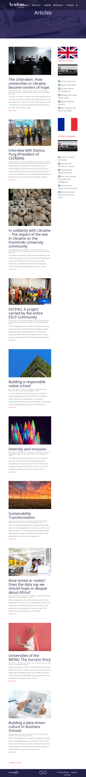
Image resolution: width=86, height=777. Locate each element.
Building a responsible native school (27, 383)
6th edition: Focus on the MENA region (39, 596)
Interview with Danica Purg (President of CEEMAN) (27, 154)
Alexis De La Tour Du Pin (17, 521)
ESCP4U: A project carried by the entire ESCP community (26, 313)
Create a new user (68, 81)
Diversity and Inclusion (27, 449)
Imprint (74, 772)
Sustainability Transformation (22, 515)
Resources (58, 5)
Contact (70, 5)
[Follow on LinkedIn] (45, 772)
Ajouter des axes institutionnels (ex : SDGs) (66, 195)
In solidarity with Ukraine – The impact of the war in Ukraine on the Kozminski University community (29, 238)
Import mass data (68, 85)
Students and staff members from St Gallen (22, 452)
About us (36, 5)
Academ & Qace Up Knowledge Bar (35, 163)
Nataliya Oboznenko (15, 91)
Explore (47, 5)
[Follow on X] (41, 772)
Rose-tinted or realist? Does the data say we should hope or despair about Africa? (28, 586)
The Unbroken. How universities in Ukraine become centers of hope (29, 83)
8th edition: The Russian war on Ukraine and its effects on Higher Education (28, 91)
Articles (13, 94)
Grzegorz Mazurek (15, 250)
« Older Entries (15, 762)
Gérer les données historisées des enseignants (67, 179)
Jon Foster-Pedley (15, 596)
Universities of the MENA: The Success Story (30, 657)
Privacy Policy (63, 772)
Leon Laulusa (13, 320)
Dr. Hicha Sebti (14, 389)
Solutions (24, 5)
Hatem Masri (13, 734)
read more (12, 110)
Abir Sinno (13, 663)
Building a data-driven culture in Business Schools (27, 726)
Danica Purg (13, 162)
